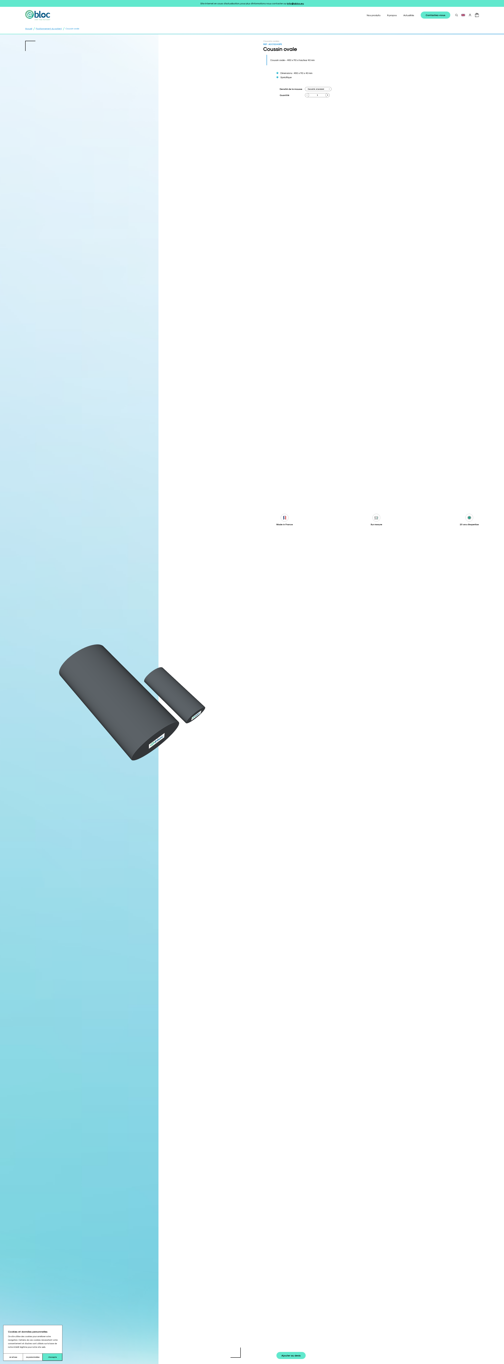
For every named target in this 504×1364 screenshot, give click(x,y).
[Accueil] (37, 15)
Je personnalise (33, 1357)
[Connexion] (470, 15)
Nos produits (373, 15)
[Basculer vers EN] (463, 15)
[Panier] (477, 15)
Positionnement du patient (49, 28)
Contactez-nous (435, 15)
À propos (392, 15)
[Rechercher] (456, 15)
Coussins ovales (271, 41)
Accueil (28, 28)
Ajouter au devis (291, 1355)
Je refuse (13, 1357)
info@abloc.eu (295, 3)
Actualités (408, 15)
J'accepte (52, 1357)
